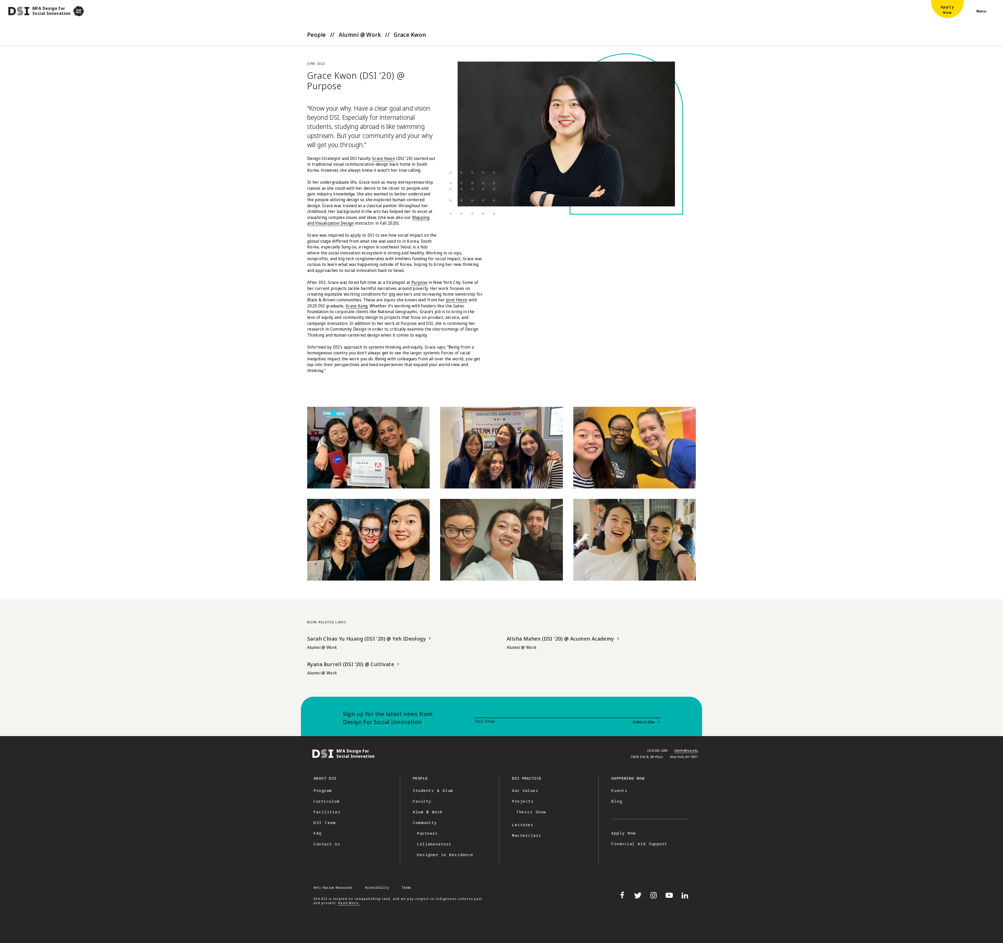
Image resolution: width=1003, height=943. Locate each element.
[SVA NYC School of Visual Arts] (78, 11)
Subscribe (644, 721)
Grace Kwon (383, 158)
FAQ (317, 833)
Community (425, 822)
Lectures (522, 824)
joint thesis (457, 300)
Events (619, 790)
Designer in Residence (445, 854)
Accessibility (377, 887)
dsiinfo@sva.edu (686, 750)
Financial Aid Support (639, 843)
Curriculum (326, 801)
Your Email (485, 721)
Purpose (419, 282)
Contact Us (326, 843)
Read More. (349, 903)
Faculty (422, 801)
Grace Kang (357, 306)
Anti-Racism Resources (332, 887)
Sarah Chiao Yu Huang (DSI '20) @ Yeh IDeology (366, 638)
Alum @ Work (428, 811)
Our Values (525, 790)
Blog (616, 801)
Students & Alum (433, 790)
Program (322, 790)
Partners (427, 833)
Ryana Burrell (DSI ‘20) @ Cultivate (350, 664)
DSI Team (324, 822)
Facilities (327, 811)
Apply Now (623, 832)
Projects (523, 801)
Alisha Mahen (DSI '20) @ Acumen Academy (560, 638)
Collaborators (434, 843)
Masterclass (526, 835)
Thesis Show (531, 811)
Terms (406, 887)
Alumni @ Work (360, 34)
